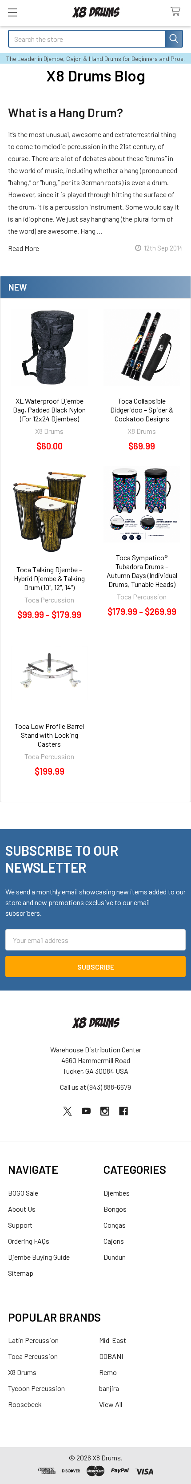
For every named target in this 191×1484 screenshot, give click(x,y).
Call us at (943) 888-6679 (95, 1087)
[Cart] (177, 12)
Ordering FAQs (28, 1241)
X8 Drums (22, 1372)
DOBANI (111, 1356)
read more (23, 248)
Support (20, 1225)
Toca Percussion (33, 1356)
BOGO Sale (23, 1193)
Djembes (116, 1193)
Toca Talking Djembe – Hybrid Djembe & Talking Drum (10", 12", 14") (49, 578)
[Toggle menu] (12, 12)
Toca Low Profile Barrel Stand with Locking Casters (49, 735)
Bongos (115, 1209)
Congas (114, 1225)
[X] (68, 1111)
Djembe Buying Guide (39, 1257)
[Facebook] (123, 1111)
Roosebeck (25, 1404)
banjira (109, 1388)
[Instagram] (105, 1111)
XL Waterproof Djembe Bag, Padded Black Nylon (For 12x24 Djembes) (49, 409)
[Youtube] (86, 1111)
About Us (22, 1209)
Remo (108, 1372)
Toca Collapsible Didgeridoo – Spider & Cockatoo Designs (141, 409)
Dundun (114, 1257)
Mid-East (112, 1340)
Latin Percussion (33, 1340)
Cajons (113, 1241)
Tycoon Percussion (36, 1388)
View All (110, 1404)
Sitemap (20, 1273)
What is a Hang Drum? (65, 112)
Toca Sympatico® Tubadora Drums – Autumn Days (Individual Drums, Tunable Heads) (142, 570)
